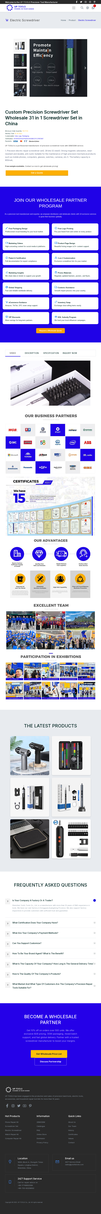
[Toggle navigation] (73, 8)
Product (72, 20)
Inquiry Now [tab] (70, 353)
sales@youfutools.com (74, 1165)
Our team (72, 1126)
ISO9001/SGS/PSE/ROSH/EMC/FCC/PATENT (29, 138)
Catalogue (41, 1126)
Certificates (73, 1134)
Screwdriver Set (11, 1126)
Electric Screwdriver (13, 1130)
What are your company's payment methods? (35, 933)
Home (63, 20)
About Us (72, 1122)
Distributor (41, 1138)
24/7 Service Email (72, 1162)
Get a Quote (37, 172)
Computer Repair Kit (13, 1138)
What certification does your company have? (35, 922)
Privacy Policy (42, 1143)
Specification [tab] (50, 353)
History (71, 1130)
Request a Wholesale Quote (50, 331)
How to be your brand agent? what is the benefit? (38, 953)
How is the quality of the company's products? (36, 974)
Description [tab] (32, 353)
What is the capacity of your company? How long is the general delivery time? (53, 963)
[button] (31, 68)
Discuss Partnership (50, 1061)
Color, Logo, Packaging (22, 136)
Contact (71, 1143)
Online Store (42, 1134)
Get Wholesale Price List (49, 1054)
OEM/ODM (41, 1122)
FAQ (38, 1130)
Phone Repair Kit (11, 1122)
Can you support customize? (26, 943)
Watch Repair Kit (12, 1134)
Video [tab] (13, 353)
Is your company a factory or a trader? (32, 900)
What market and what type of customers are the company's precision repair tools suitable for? (52, 986)
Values (71, 1138)
